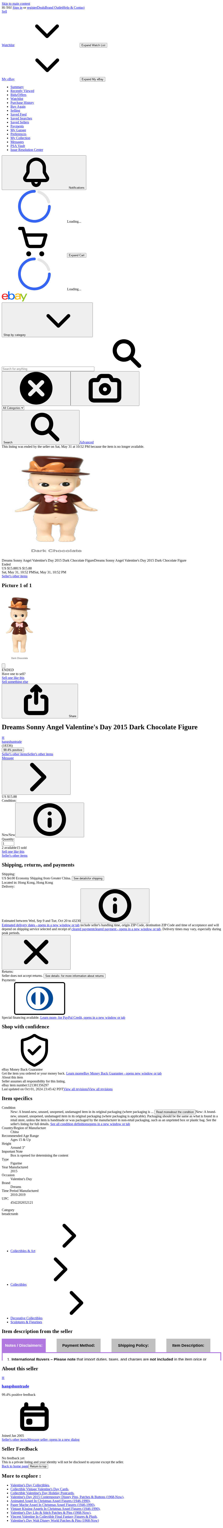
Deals (41, 7)
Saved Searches (21, 118)
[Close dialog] (36, 952)
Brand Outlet (54, 7)
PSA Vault (17, 146)
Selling (15, 110)
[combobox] (48, 369)
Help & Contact (73, 7)
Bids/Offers (18, 95)
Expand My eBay (92, 79)
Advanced (86, 442)
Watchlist (16, 99)
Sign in (17, 7)
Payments (17, 126)
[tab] (111, 1077)
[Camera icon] (105, 388)
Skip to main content (16, 3)
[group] (111, 628)
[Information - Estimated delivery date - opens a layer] (115, 906)
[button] (40, 427)
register (32, 7)
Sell (4, 11)
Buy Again (17, 106)
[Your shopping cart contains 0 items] (34, 255)
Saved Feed (18, 114)
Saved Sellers (19, 122)
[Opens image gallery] (3, 665)
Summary (17, 87)
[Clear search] (36, 388)
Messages (17, 142)
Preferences (18, 134)
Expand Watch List (93, 45)
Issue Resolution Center (26, 150)
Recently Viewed (22, 91)
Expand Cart (76, 255)
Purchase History (22, 102)
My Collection (20, 138)
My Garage (18, 130)
